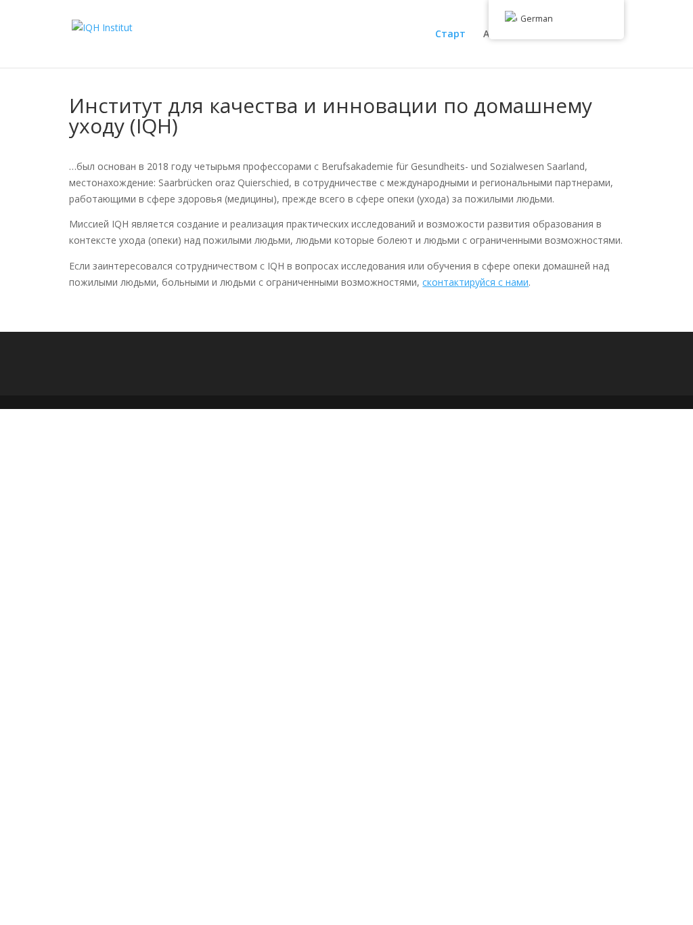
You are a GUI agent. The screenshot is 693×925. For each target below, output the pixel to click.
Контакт (603, 34)
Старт (450, 34)
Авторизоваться (523, 34)
